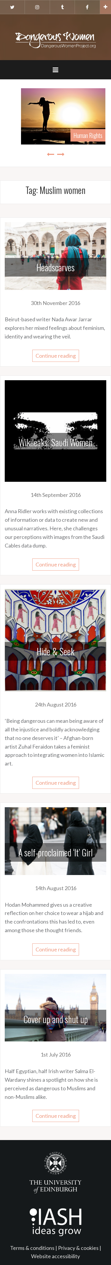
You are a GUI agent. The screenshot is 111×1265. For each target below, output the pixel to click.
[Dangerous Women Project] (55, 36)
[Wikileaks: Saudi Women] (55, 430)
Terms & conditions (32, 1248)
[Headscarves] (55, 255)
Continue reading (56, 355)
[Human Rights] (55, 116)
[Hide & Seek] (55, 639)
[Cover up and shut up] (55, 1007)
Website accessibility (55, 1256)
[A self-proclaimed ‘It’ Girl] (55, 840)
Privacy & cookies (78, 1248)
